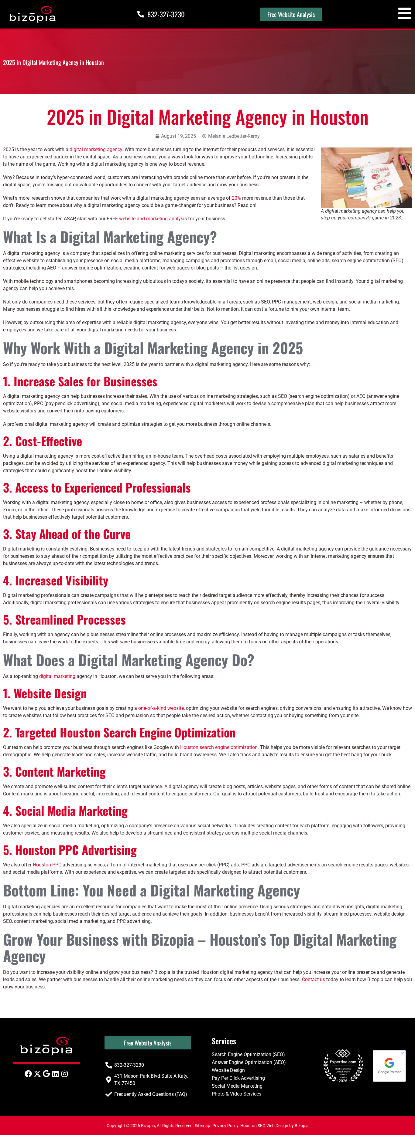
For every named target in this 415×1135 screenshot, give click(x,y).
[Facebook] (28, 1073)
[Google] (46, 1073)
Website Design (228, 1070)
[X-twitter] (37, 1073)
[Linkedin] (55, 1073)
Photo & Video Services (236, 1094)
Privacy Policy (225, 1125)
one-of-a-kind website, (161, 708)
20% (236, 198)
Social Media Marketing (237, 1086)
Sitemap (202, 1125)
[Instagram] (64, 1073)
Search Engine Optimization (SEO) (248, 1054)
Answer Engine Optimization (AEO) (249, 1062)
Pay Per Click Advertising (238, 1078)
